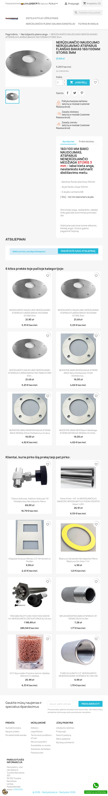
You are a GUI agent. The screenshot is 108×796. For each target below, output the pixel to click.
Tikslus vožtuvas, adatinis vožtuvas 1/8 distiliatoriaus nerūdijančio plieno (29, 500)
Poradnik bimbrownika (15, 735)
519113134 (18, 789)
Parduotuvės (37, 752)
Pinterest (82, 93)
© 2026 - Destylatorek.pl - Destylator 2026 (54, 792)
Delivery (35, 728)
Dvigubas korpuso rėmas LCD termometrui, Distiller (30, 560)
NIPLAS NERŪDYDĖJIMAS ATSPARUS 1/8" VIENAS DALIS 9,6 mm (78, 617)
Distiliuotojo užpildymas (42, 18)
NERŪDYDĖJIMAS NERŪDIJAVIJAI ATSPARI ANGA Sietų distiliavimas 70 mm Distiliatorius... (78, 373)
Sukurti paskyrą (63, 735)
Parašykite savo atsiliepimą (78, 251)
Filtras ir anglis (88, 23)
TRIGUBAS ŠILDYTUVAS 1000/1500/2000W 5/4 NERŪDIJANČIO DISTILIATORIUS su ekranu (29, 617)
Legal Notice (37, 731)
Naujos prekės (12, 731)
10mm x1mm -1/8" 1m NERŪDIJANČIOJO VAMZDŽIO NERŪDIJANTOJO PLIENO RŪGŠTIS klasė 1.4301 (78, 501)
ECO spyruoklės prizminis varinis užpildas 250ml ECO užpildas (30, 674)
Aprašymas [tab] (68, 141)
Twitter (74, 93)
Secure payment (39, 741)
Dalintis (67, 93)
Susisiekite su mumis (41, 745)
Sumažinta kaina (13, 728)
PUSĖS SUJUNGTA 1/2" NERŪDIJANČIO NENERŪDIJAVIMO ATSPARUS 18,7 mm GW (78, 674)
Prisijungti (61, 731)
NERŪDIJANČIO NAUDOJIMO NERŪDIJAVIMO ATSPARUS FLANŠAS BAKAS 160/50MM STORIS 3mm (29, 313)
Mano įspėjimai (63, 738)
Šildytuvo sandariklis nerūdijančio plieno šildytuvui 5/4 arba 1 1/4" (78, 560)
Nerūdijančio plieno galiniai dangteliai (50, 23)
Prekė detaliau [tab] (86, 141)
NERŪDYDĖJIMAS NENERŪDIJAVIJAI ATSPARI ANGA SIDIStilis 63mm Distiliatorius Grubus (29, 431)
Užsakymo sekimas (65, 728)
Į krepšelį (78, 82)
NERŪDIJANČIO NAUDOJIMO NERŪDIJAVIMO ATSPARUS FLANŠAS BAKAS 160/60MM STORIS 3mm (78, 313)
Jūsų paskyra (64, 722)
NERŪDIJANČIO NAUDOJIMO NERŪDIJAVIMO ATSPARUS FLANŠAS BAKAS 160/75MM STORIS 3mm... (29, 373)
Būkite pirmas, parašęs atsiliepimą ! (29, 251)
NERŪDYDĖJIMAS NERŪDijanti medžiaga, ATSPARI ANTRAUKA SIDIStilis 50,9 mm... (78, 431)
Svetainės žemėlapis (40, 749)
